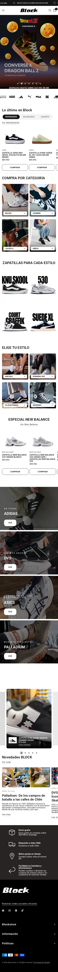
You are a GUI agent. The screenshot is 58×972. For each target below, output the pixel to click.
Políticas (8, 943)
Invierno (37, 405)
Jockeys (45, 117)
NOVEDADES (11, 117)
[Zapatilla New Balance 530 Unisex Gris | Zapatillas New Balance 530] (43, 439)
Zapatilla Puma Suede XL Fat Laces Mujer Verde (40, 155)
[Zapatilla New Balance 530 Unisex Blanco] (15, 439)
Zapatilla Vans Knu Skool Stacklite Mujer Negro (14, 155)
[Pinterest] (18, 911)
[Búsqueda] (50, 10)
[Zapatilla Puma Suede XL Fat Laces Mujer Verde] (42, 137)
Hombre (37, 213)
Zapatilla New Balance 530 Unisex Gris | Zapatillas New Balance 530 (42, 458)
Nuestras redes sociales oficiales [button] (19, 904)
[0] (54, 10)
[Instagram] (11, 911)
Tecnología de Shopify (41, 962)
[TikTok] (24, 910)
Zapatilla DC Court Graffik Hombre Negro (33, 739)
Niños (36, 248)
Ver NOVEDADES (10, 123)
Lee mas (6, 814)
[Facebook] (5, 911)
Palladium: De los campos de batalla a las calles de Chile (23, 797)
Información (10, 933)
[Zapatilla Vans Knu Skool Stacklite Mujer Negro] (15, 137)
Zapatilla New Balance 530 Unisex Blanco (14, 456)
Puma (31, 150)
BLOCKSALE (28, 117)
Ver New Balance (29, 424)
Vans (4, 150)
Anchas (9, 376)
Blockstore (9, 924)
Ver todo (6, 762)
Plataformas (11, 405)
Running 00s (39, 376)
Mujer (8, 213)
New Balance (8, 452)
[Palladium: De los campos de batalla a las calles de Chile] (26, 777)
